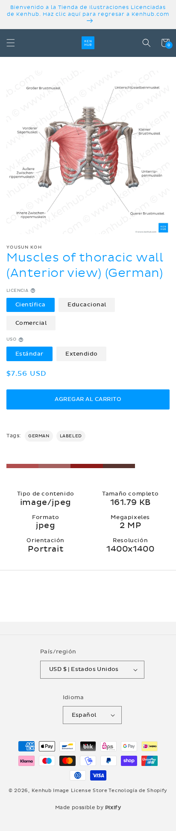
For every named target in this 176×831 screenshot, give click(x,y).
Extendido (81, 353)
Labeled (71, 436)
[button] (10, 42)
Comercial (31, 323)
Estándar (29, 353)
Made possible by (88, 807)
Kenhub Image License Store (70, 790)
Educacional (86, 304)
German (39, 436)
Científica (30, 304)
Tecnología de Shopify (138, 790)
